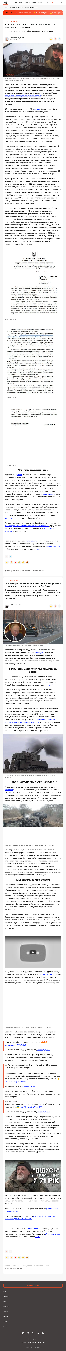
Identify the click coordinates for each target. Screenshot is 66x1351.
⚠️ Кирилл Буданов (56, 13)
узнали (19, 474)
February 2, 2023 (43, 1050)
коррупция (26, 571)
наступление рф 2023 (41, 1266)
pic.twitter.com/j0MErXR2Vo (15, 1081)
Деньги (34, 2)
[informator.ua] (5, 2)
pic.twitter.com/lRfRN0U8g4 (15, 1045)
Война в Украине (38, 571)
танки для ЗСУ (27, 1266)
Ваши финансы (32, 1342)
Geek (44, 1342)
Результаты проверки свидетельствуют (23, 96)
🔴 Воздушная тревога (23, 13)
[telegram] (38, 1333)
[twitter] (33, 1333)
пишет (37, 109)
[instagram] (28, 1333)
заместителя (10, 518)
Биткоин (16, 571)
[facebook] (23, 1333)
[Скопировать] (59, 39)
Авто (39, 1342)
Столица (27, 2)
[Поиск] (57, 2)
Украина (14, 2)
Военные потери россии (13, 1268)
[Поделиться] (55, 39)
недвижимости (49, 494)
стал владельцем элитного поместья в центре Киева (27, 526)
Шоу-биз (40, 2)
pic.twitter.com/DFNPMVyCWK (31, 1107)
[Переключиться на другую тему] (52, 2)
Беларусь (16, 1266)
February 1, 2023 (28, 1086)
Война (21, 2)
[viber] (43, 1333)
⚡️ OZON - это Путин (40, 13)
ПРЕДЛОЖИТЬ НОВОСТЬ (33, 1285)
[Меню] (61, 2)
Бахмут (7, 1266)
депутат (7, 571)
